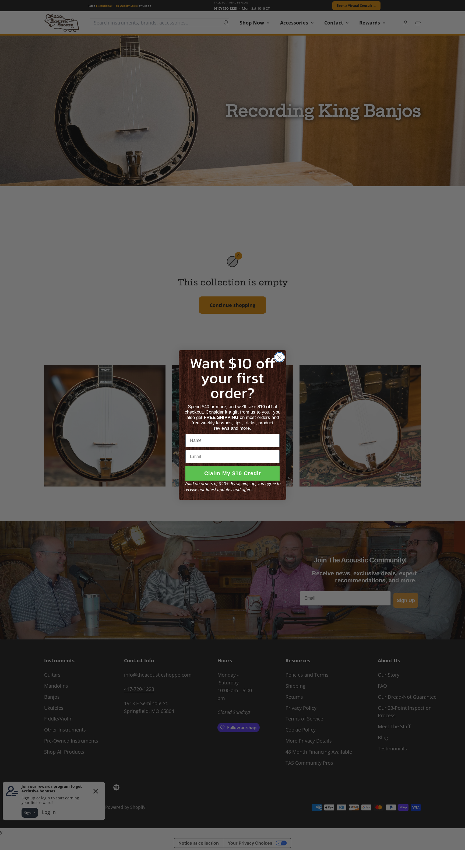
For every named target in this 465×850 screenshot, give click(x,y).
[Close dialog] (279, 357)
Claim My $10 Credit (232, 473)
